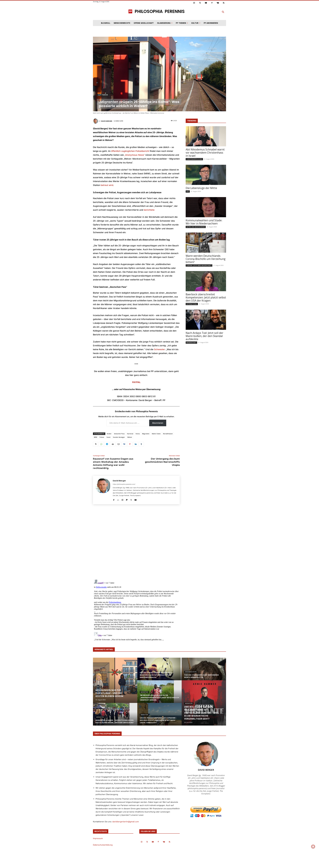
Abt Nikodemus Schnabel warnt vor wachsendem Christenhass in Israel (205, 152)
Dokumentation (191, 672)
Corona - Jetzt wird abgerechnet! (199, 265)
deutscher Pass (119, 434)
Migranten (145, 434)
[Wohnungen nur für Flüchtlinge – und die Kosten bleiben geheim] (115, 680)
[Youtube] (206, 3)
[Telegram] (106, 444)
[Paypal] (127, 499)
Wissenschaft (191, 342)
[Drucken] (112, 444)
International (191, 304)
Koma (138, 434)
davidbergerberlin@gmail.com (125, 821)
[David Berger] (96, 121)
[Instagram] (194, 3)
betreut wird (107, 185)
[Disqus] (136, 543)
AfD (187, 191)
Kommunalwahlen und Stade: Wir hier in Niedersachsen (204, 222)
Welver (129, 437)
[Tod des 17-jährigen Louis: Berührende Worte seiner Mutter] (204, 671)
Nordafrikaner (168, 434)
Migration (100, 717)
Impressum (98, 838)
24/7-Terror (103, 95)
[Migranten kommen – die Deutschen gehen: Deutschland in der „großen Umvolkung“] (115, 716)
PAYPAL (136, 382)
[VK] (124, 444)
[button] (223, 12)
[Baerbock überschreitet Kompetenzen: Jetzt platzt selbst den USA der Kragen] (206, 281)
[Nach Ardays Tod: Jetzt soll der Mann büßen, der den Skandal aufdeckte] (206, 320)
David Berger (106, 121)
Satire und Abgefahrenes (195, 227)
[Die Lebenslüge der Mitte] (206, 175)
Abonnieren (157, 423)
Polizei (102, 437)
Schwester (159, 349)
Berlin (98, 687)
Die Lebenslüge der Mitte (201, 188)
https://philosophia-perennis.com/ (124, 484)
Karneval (130, 434)
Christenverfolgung (194, 159)
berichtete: (149, 210)
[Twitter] (200, 3)
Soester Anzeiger (119, 437)
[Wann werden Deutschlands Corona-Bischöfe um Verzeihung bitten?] (206, 243)
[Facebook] (114, 499)
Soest (108, 437)
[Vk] (217, 3)
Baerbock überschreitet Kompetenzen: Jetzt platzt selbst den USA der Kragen (206, 297)
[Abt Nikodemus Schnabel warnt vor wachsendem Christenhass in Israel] (206, 136)
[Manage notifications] (313, 847)
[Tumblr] (141, 444)
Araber (109, 434)
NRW (95, 437)
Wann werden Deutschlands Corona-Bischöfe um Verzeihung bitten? (205, 259)
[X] (95, 444)
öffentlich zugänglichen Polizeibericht (130, 151)
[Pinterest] (212, 3)
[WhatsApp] (101, 444)
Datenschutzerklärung (103, 845)
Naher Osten (156, 434)
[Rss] (223, 3)
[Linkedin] (135, 444)
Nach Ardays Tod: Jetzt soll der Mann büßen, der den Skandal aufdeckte (204, 336)
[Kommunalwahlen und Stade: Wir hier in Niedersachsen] (206, 207)
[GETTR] (118, 499)
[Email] (118, 444)
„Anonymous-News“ (134, 155)
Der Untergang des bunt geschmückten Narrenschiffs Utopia (162, 461)
